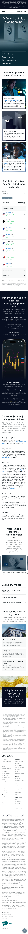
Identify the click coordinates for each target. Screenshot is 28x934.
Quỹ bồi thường (18, 803)
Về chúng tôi (17, 778)
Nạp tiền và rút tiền (6, 773)
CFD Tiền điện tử (5, 792)
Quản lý (16, 799)
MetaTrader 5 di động (6, 805)
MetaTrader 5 (5, 799)
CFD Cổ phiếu (5, 788)
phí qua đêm (12, 488)
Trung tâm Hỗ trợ (6, 457)
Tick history (17, 769)
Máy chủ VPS (17, 771)
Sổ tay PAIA (4, 918)
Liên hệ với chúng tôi (19, 785)
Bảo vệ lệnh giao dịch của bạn (11, 100)
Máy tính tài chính (18, 765)
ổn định (13, 135)
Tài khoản (4, 191)
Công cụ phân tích (19, 761)
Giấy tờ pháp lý (18, 801)
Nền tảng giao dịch (6, 796)
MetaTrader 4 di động (6, 807)
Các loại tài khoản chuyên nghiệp (7, 765)
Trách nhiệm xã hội (19, 790)
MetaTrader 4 (5, 801)
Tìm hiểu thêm (9, 877)
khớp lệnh (12, 321)
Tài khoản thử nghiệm (6, 768)
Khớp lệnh (6, 163)
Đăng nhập (19, 11)
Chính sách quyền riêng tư (7, 916)
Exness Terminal (5, 809)
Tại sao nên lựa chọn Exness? (19, 781)
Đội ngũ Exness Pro (19, 792)
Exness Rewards (18, 808)
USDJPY (17, 168)
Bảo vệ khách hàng (6, 777)
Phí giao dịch (5, 775)
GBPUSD (11, 168)
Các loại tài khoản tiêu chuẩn (6, 762)
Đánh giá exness (18, 783)
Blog (16, 794)
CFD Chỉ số (4, 790)
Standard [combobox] (5, 193)
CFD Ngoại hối (5, 784)
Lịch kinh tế (17, 763)
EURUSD (6, 168)
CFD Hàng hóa (5, 786)
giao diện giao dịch (13, 401)
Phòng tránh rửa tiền (6, 914)
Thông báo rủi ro (5, 912)
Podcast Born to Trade (19, 773)
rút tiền (22, 334)
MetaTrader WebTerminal (7, 811)
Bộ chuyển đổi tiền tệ (19, 767)
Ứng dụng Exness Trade (7, 803)
